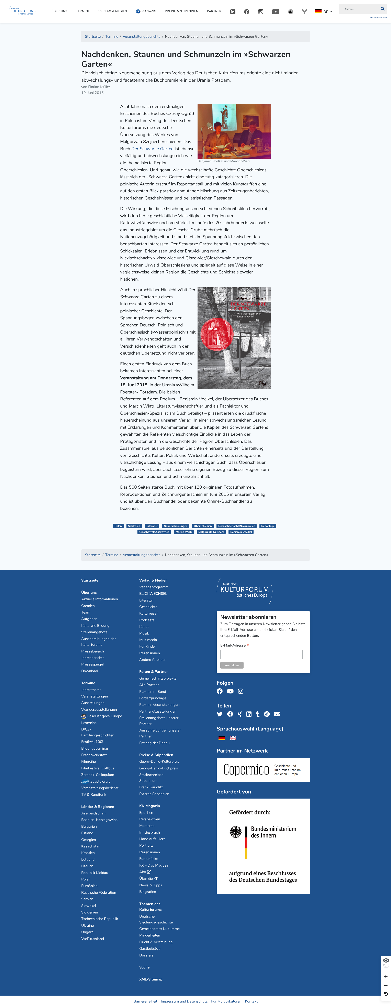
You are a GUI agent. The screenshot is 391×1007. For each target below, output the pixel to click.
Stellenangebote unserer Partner (158, 720)
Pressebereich (92, 651)
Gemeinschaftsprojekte (157, 678)
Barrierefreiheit (145, 1001)
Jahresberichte (92, 657)
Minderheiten (149, 935)
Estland (87, 833)
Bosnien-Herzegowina (99, 819)
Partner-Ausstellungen (157, 711)
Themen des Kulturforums (150, 906)
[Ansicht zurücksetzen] (386, 994)
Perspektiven (149, 819)
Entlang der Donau (154, 742)
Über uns (59, 11)
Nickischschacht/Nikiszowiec (236, 526)
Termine (83, 11)
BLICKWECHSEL (153, 593)
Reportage (268, 526)
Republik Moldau (94, 872)
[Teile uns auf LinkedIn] (250, 714)
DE (325, 11)
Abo (142, 871)
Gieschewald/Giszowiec (154, 532)
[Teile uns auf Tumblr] (259, 714)
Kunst (144, 626)
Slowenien (89, 912)
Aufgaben (89, 618)
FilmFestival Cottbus (97, 768)
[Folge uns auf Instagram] (242, 691)
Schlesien (134, 526)
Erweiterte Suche (378, 17)
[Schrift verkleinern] (386, 985)
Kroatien (88, 852)
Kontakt (251, 1001)
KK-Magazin (149, 805)
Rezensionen (149, 653)
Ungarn (87, 932)
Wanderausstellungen (99, 709)
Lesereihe (89, 722)
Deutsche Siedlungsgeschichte (156, 919)
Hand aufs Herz (152, 838)
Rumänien (89, 885)
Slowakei (88, 905)
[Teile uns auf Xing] (240, 714)
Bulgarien (89, 826)
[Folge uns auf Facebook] (221, 691)
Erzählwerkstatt (94, 754)
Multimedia (148, 639)
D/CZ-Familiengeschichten (97, 732)
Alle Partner (149, 684)
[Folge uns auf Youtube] (231, 691)
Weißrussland (92, 938)
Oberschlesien (203, 526)
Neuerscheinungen (176, 526)
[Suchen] (382, 9)
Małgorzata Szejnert (211, 532)
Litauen (87, 866)
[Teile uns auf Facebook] (231, 714)
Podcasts (147, 620)
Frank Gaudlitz (151, 787)
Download (89, 671)
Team (85, 612)
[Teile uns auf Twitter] (221, 714)
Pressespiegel (92, 664)
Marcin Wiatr (184, 532)
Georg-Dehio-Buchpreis (158, 768)
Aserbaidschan (93, 813)
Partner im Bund (152, 691)
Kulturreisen (148, 613)
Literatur (152, 526)
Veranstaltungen (94, 696)
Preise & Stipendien (181, 11)
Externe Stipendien (154, 793)
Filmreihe (88, 761)
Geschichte (148, 606)
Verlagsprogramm (153, 587)
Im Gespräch (149, 832)
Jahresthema (91, 689)
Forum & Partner (153, 671)
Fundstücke (148, 858)
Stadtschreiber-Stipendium (151, 777)
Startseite (89, 580)
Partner (214, 11)
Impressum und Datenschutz (184, 1001)
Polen (118, 526)
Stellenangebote (94, 632)
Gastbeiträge (149, 948)
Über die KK (148, 878)
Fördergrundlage (152, 698)
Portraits (146, 845)
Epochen (146, 812)
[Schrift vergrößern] (386, 977)
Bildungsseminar (94, 748)
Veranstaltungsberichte (100, 788)
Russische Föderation (98, 892)
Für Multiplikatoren (226, 1001)
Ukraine (87, 925)
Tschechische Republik (99, 918)
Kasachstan (90, 846)
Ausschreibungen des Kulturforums (98, 641)
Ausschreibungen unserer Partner (160, 733)
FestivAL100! (92, 741)
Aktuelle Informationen (99, 599)
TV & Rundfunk (93, 794)
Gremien (88, 605)
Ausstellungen (92, 702)
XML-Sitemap (151, 979)
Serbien (87, 899)
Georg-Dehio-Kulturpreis (159, 761)
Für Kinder (147, 646)
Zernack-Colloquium (97, 774)
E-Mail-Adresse (234, 645)
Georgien (88, 839)
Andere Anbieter (152, 659)
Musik (144, 633)
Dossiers (146, 955)
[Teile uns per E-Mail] (278, 714)
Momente (146, 825)
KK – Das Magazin (154, 865)
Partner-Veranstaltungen (159, 704)
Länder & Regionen (97, 806)
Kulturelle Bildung (95, 625)
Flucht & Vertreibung (156, 942)
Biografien (147, 891)
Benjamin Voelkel (241, 532)
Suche (144, 967)
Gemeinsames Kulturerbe (159, 928)
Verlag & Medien (113, 11)
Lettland (87, 859)
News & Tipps (150, 885)
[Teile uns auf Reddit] (268, 714)
